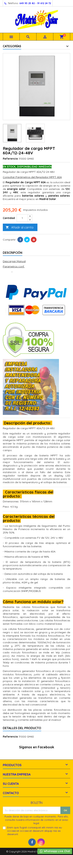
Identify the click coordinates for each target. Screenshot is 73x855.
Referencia (10, 158)
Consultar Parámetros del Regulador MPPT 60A (32, 177)
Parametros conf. (14, 266)
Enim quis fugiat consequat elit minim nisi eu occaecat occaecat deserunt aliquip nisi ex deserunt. (34, 831)
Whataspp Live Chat (56, 851)
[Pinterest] (33, 239)
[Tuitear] (27, 239)
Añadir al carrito (20, 227)
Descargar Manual (14, 261)
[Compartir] (20, 239)
